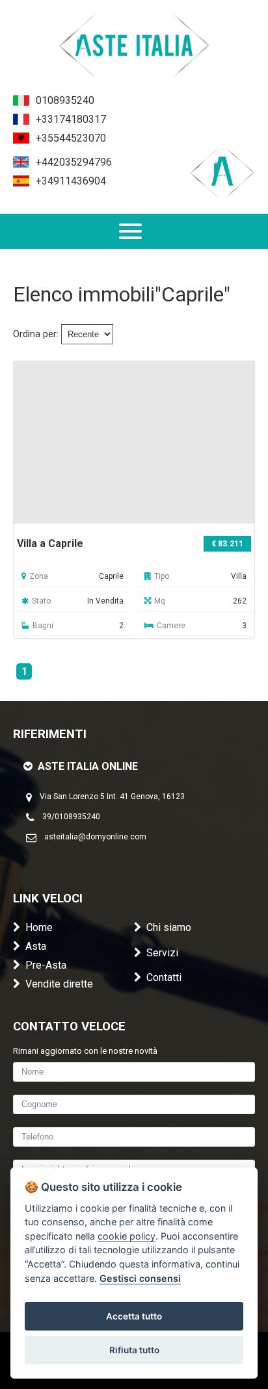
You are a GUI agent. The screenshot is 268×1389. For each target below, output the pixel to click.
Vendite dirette (59, 984)
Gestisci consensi (140, 1278)
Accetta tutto (134, 1316)
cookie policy (126, 1236)
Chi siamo (168, 927)
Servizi (162, 953)
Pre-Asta (45, 965)
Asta (35, 946)
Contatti (163, 977)
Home (39, 927)
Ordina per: (36, 334)
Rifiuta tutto (134, 1350)
